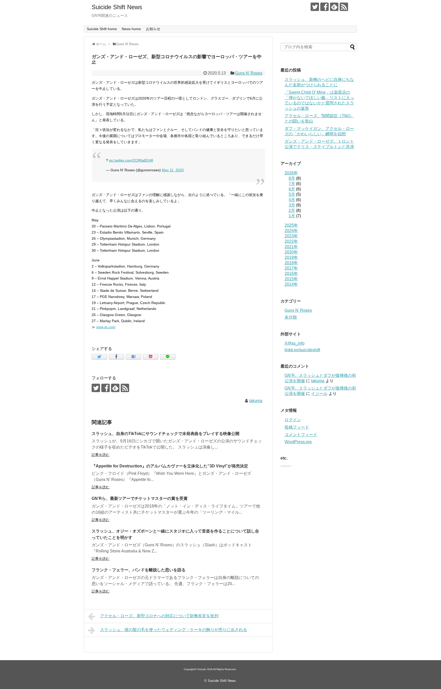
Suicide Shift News (117, 7)
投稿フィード (297, 427)
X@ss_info (294, 343)
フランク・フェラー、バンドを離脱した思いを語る (139, 570)
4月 (292, 200)
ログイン (293, 420)
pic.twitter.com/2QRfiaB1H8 (131, 160)
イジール (319, 393)
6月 (292, 189)
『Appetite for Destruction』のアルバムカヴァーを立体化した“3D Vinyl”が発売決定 (170, 466)
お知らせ (153, 29)
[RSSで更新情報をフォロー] (344, 7)
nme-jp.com (105, 327)
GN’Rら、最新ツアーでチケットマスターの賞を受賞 (140, 498)
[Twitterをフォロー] (315, 7)
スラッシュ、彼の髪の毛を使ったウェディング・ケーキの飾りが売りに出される (173, 629)
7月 (292, 184)
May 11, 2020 (173, 170)
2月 (292, 210)
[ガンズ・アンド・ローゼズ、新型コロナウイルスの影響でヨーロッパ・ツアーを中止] (133, 357)
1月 (292, 216)
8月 (292, 178)
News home (131, 29)
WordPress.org (298, 442)
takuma (255, 400)
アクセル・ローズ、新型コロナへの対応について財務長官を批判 (159, 616)
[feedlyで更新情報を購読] (334, 7)
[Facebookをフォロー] (324, 7)
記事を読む (100, 455)
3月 (292, 205)
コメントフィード (301, 434)
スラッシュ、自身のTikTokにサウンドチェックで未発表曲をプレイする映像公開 (165, 433)
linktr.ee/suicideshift (302, 350)
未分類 (291, 317)
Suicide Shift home (102, 29)
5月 (292, 194)
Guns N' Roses (248, 73)
